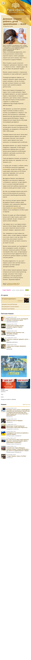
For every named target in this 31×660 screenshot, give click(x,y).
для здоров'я (15, 208)
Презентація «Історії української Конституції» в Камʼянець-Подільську (16, 426)
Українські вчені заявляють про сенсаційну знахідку (15, 333)
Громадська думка (10, 435)
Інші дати (26, 295)
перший (6, 169)
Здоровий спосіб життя (13, 284)
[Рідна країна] (15, 7)
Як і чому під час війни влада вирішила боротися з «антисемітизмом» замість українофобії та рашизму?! (17, 441)
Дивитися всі (26, 404)
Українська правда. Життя (13, 283)
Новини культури (10, 335)
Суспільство (9, 328)
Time (24, 57)
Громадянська (9, 416)
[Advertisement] (15, 549)
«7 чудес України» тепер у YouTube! (16, 456)
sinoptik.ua (8, 399)
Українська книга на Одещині (14, 420)
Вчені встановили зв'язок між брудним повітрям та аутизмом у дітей (17, 319)
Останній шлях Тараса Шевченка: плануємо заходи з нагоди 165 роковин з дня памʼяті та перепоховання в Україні (17, 449)
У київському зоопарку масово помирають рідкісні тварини (15, 326)
